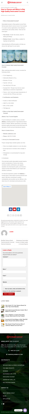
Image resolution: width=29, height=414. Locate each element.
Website (5, 282)
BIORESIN (5, 371)
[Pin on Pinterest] (18, 215)
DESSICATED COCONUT (9, 7)
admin (13, 15)
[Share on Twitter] (13, 215)
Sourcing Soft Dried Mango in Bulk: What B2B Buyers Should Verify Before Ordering (16, 320)
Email (4, 275)
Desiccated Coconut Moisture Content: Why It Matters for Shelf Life (16, 310)
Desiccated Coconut (12, 21)
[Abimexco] (14, 2)
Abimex (12, 130)
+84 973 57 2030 (11, 136)
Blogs (2, 7)
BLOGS (4, 396)
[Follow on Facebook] (1, 404)
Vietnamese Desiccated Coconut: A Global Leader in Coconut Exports (22, 242)
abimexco (6, 221)
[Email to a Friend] (16, 215)
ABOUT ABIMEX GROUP (9, 393)
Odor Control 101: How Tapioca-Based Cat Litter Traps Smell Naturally (15, 306)
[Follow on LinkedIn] (3, 404)
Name (4, 269)
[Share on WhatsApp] (8, 215)
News (15, 7)
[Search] (27, 2)
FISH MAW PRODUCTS (8, 368)
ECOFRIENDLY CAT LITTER (9, 374)
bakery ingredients (18, 221)
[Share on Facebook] (11, 215)
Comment (5, 257)
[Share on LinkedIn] (21, 215)
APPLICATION (6, 399)
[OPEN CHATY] (25, 410)
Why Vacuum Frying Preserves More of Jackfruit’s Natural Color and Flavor (15, 324)
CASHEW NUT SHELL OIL (9, 379)
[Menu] (2, 2)
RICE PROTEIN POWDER (9, 382)
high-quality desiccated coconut (12, 224)
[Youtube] (14, 209)
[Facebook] (10, 209)
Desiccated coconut (7, 24)
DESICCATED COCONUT (9, 376)
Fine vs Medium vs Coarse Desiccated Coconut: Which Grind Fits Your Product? (15, 315)
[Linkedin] (18, 209)
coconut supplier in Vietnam (15, 223)
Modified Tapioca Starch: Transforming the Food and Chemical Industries (7, 242)
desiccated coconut (17, 161)
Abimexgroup (11, 221)
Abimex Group (14, 412)
